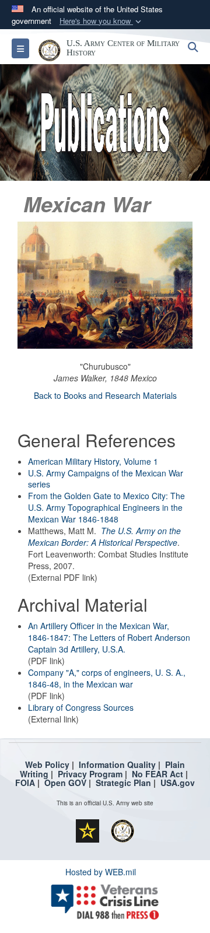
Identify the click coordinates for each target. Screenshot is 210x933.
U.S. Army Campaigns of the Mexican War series (105, 478)
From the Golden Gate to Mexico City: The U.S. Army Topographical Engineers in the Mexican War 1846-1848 (106, 507)
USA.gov (177, 782)
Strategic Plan (123, 782)
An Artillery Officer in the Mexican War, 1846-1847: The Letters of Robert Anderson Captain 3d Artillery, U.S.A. (109, 637)
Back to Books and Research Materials (105, 395)
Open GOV (65, 782)
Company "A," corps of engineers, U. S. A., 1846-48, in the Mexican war (107, 678)
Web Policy (47, 764)
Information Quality (117, 764)
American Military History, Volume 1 (93, 461)
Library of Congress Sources (81, 707)
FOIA (25, 782)
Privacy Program (90, 774)
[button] (102, 21)
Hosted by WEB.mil (100, 872)
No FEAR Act (157, 774)
